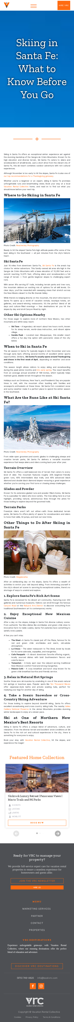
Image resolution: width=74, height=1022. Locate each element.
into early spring (44, 370)
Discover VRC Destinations (37, 966)
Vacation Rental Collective (16, 186)
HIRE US (37, 887)
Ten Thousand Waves (60, 684)
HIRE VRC (64, 5)
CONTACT (37, 923)
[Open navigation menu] (33, 6)
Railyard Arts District (33, 605)
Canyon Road (10, 605)
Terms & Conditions (51, 1017)
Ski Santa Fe (48, 265)
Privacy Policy (32, 1017)
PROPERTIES (37, 930)
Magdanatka (22, 577)
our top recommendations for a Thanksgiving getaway (28, 176)
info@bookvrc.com (47, 977)
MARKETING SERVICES (37, 908)
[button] (58, 833)
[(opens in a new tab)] (37, 778)
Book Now (37, 823)
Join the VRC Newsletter (37, 880)
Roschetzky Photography (27, 245)
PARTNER (37, 916)
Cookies (17, 1017)
